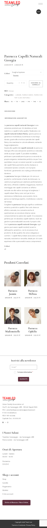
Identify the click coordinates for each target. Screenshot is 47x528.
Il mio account (7, 494)
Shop (4, 479)
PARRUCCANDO (27, 95)
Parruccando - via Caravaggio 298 (15, 439)
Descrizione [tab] (10, 111)
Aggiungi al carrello (36, 84)
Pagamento (6, 486)
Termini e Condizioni (18, 525)
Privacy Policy (30, 525)
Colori (7, 73)
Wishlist (5, 490)
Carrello (5, 483)
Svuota (15, 75)
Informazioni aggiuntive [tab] (16, 118)
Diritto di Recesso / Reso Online (16, 502)
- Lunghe (17, 95)
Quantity (10, 83)
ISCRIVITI (23, 379)
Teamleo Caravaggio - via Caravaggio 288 (18, 437)
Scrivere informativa (25, 372)
